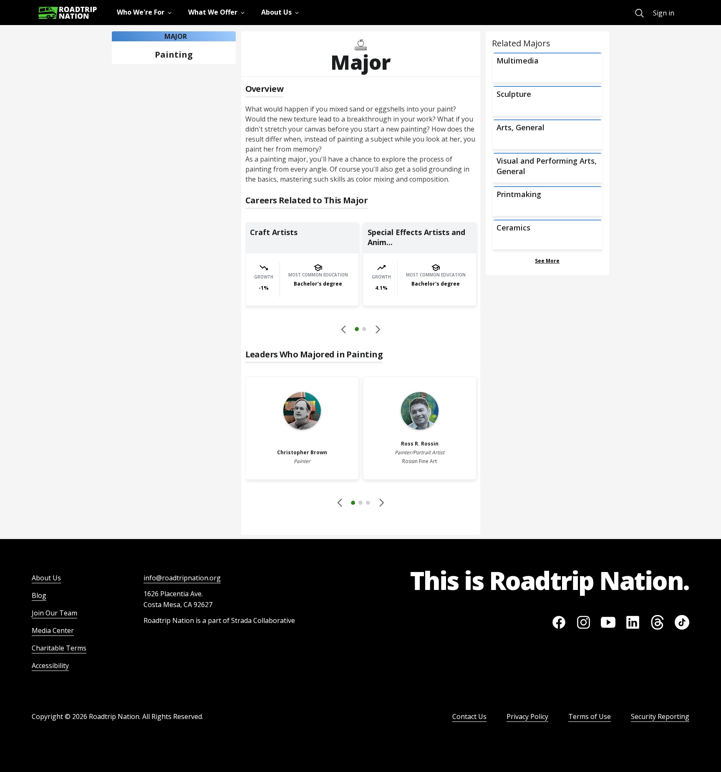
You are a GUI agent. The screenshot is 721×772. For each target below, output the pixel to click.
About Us (46, 577)
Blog (39, 595)
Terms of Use (589, 716)
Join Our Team (54, 613)
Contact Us (469, 716)
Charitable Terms (59, 648)
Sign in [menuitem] (663, 13)
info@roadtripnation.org (182, 577)
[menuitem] (639, 13)
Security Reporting (660, 716)
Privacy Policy (527, 716)
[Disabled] (343, 329)
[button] (360, 330)
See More (547, 260)
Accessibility (50, 665)
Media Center (53, 630)
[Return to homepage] (67, 13)
